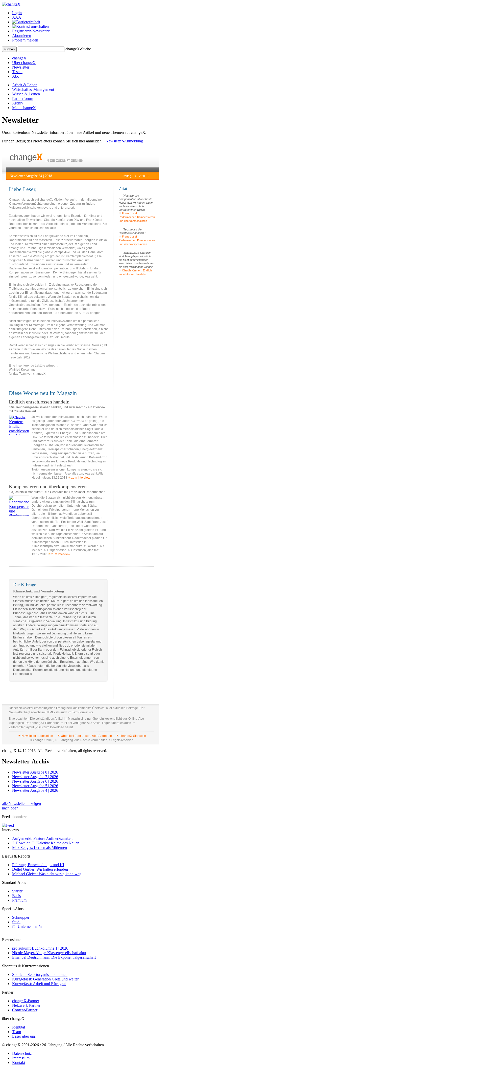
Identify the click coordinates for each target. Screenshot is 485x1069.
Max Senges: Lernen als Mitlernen (39, 847)
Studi (16, 922)
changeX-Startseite (132, 736)
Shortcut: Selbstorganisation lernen (39, 974)
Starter (17, 891)
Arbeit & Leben (24, 85)
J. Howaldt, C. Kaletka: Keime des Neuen (45, 843)
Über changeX (24, 62)
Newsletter (20, 67)
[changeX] (11, 4)
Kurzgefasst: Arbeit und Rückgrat (39, 983)
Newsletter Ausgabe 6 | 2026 (35, 781)
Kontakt (18, 1062)
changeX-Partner (25, 1001)
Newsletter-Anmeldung (124, 141)
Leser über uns (24, 1036)
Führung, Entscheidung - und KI (38, 865)
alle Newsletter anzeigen (21, 803)
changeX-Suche (78, 49)
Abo (15, 76)
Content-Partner (24, 1010)
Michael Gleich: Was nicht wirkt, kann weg (46, 874)
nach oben (10, 808)
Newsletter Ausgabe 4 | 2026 (35, 790)
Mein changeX (24, 107)
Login (17, 13)
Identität (18, 1027)
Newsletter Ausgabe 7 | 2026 (35, 777)
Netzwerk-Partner (26, 1005)
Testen (17, 72)
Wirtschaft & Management (33, 89)
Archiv (17, 103)
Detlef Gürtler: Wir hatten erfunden (40, 869)
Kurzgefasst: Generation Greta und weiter (45, 979)
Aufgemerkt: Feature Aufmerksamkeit (42, 838)
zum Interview (80, 477)
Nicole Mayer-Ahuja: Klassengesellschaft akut (49, 953)
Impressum (21, 1058)
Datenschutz (22, 1053)
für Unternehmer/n (27, 926)
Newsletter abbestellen (37, 736)
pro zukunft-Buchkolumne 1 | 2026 (40, 948)
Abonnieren (21, 35)
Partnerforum (22, 98)
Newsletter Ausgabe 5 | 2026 (35, 786)
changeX (19, 58)
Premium (19, 900)
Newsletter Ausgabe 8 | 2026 (35, 772)
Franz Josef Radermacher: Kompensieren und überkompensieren (137, 217)
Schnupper (20, 917)
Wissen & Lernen (26, 94)
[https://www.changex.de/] (46, 160)
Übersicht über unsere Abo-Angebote (86, 736)
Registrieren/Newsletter (31, 31)
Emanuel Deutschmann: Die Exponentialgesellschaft (54, 957)
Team (16, 1032)
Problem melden (25, 40)
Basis (16, 895)
